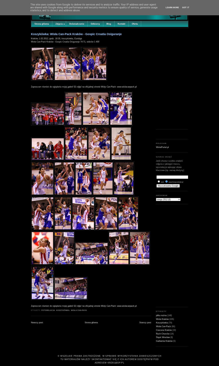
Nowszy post (37, 322)
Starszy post (145, 322)
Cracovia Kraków (164, 330)
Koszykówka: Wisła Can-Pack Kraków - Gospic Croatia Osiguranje (76, 34)
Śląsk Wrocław (163, 337)
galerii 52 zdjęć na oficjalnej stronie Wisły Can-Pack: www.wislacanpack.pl (102, 87)
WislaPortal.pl (162, 147)
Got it (185, 7)
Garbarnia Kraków (164, 341)
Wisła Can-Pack (79, 310)
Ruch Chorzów (163, 334)
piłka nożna (161, 315)
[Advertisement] (172, 78)
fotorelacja (48, 310)
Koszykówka (63, 310)
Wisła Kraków (162, 319)
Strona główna (91, 322)
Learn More (172, 7)
